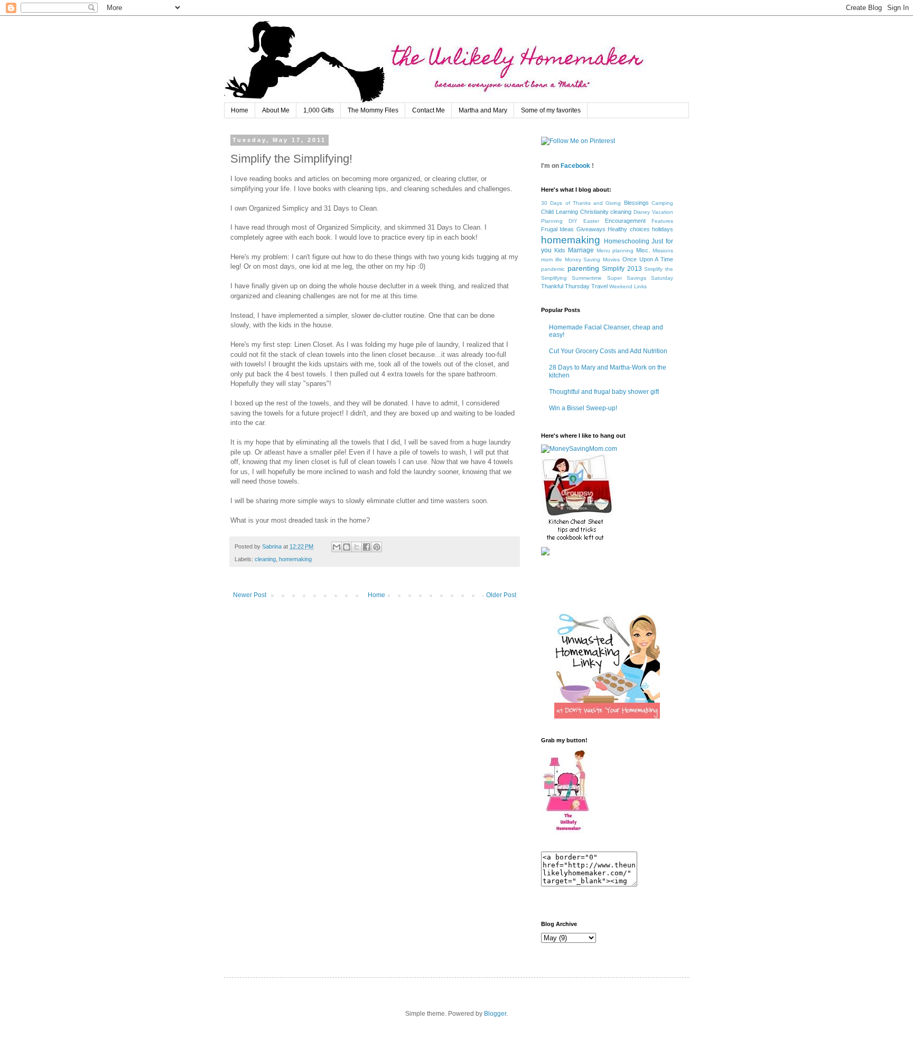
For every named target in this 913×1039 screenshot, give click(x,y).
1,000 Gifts (318, 110)
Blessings (636, 203)
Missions (663, 250)
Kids (559, 250)
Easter (591, 221)
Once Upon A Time (647, 259)
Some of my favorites (551, 110)
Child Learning (559, 212)
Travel (599, 286)
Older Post (501, 595)
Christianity (594, 212)
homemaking (295, 559)
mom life (551, 259)
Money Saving (583, 259)
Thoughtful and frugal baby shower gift (604, 391)
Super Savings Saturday (640, 278)
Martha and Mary (483, 110)
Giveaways (590, 229)
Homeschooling (626, 241)
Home (239, 110)
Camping (662, 203)
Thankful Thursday (565, 286)
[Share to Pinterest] (376, 547)
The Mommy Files (373, 110)
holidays (662, 229)
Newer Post (249, 595)
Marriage (581, 250)
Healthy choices (628, 229)
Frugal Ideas (557, 229)
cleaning (265, 559)
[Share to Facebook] (366, 547)
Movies (611, 259)
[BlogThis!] (346, 547)
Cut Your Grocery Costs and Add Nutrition (608, 351)
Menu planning (615, 250)
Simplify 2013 (622, 268)
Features (662, 221)
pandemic (553, 269)
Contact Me (428, 110)
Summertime (587, 278)
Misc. (643, 250)
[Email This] (336, 547)
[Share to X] (356, 547)
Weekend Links (628, 286)
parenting (583, 268)
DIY (573, 221)
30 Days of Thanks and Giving (581, 203)
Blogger (495, 1013)
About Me (276, 110)
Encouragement (625, 221)
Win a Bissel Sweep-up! (583, 408)
